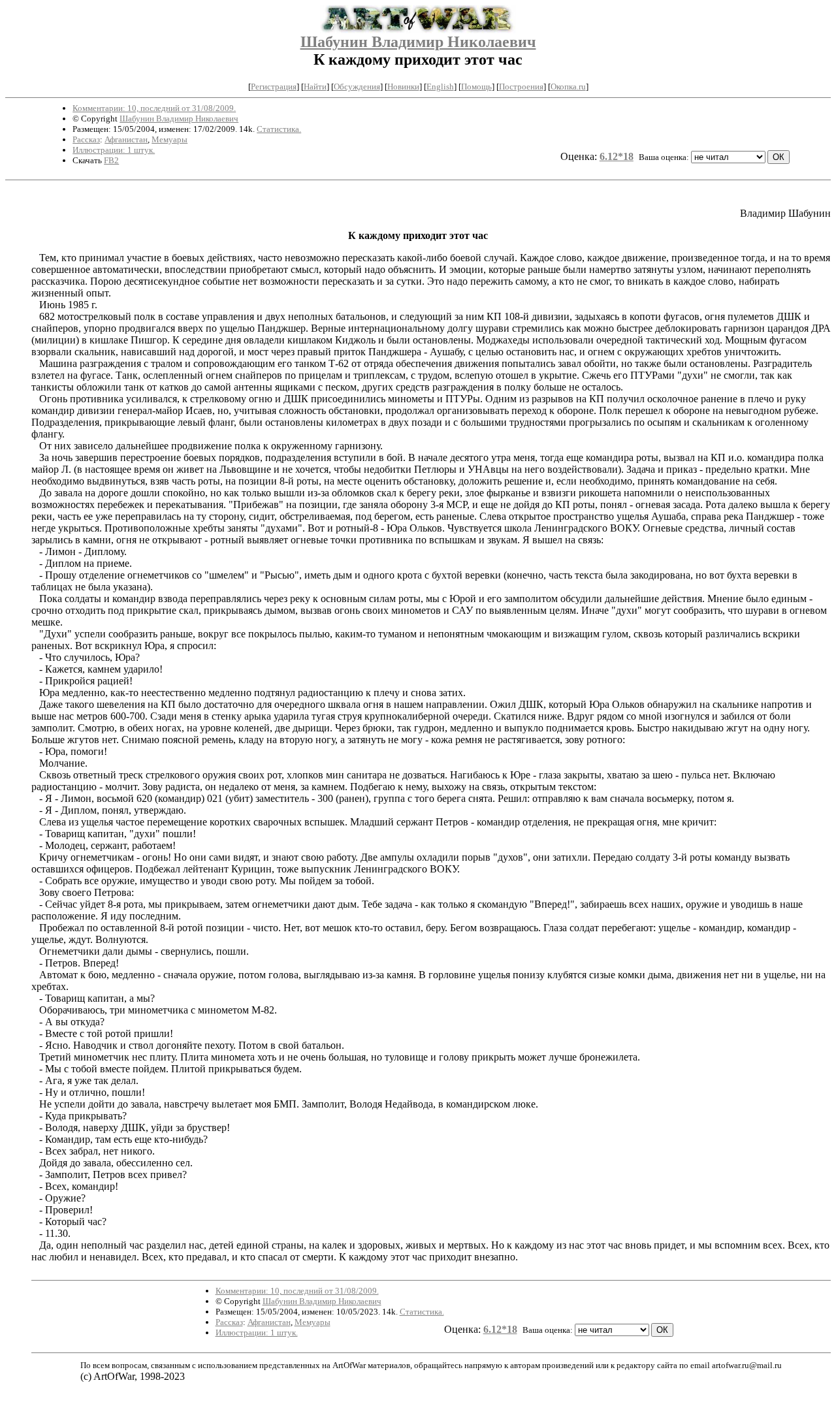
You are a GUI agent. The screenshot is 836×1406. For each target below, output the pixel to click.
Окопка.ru (568, 86)
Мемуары (169, 139)
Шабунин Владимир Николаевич (418, 41)
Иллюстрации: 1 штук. (113, 150)
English (440, 86)
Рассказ (86, 139)
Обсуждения (357, 86)
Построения (521, 86)
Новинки (403, 86)
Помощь (476, 86)
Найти (315, 86)
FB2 (111, 160)
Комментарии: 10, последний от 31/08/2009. (154, 108)
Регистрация (274, 86)
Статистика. (279, 129)
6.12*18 (617, 156)
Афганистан (126, 139)
